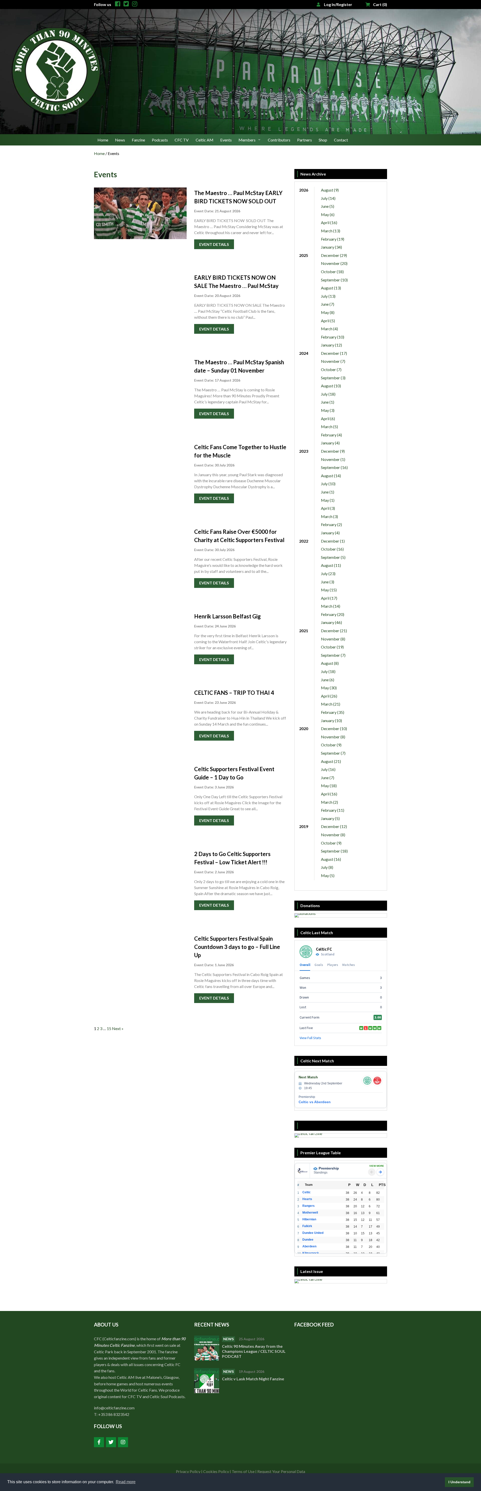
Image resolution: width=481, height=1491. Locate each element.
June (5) (327, 206)
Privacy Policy (188, 1471)
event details (214, 244)
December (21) (334, 630)
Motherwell (310, 1212)
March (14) (330, 606)
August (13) (331, 287)
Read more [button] (126, 1482)
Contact (341, 139)
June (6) (327, 679)
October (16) (332, 549)
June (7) (327, 304)
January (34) (331, 247)
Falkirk (307, 1226)
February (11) (332, 810)
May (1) (327, 500)
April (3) (328, 508)
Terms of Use (243, 1471)
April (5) (328, 320)
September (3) (333, 377)
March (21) (330, 704)
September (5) (333, 557)
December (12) (334, 826)
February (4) (331, 434)
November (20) (334, 263)
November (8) (333, 638)
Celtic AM (204, 139)
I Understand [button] (459, 1482)
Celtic (306, 1192)
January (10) (331, 720)
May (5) (327, 875)
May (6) (327, 214)
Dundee (307, 1239)
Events (226, 139)
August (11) (331, 565)
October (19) (332, 646)
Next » (118, 1028)
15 (109, 1028)
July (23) (328, 573)
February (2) (331, 524)
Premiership (329, 1168)
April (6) (328, 418)
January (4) (330, 442)
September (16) (334, 467)
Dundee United (312, 1233)
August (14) (331, 475)
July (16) (328, 769)
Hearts (307, 1199)
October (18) (332, 271)
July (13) (328, 296)
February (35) (332, 712)
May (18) (329, 785)
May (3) (327, 410)
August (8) (330, 663)
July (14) (328, 198)
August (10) (331, 385)
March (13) (330, 230)
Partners (304, 139)
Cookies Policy (216, 1471)
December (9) (333, 451)
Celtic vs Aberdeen (315, 1102)
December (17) (334, 353)
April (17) (329, 598)
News (120, 139)
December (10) (334, 728)
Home (102, 139)
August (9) (330, 190)
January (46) (331, 622)
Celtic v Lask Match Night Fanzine (253, 1378)
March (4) (329, 328)
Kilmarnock (310, 1253)
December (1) (333, 541)
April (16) (329, 222)
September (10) (334, 279)
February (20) (332, 614)
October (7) (331, 369)
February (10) (332, 337)
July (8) (327, 867)
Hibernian (309, 1219)
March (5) (329, 426)
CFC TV (182, 139)
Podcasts (160, 139)
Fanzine (138, 139)
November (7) (333, 361)
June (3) (327, 581)
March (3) (329, 516)
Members (247, 139)
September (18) (334, 851)
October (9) (331, 744)
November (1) (333, 459)
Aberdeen (309, 1246)
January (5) (330, 818)
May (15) (329, 589)
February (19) (332, 239)
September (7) (333, 655)
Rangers (308, 1206)
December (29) (334, 255)
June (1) (327, 402)
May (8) (327, 312)
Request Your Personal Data (281, 1471)
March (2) (329, 802)
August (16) (331, 859)
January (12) (331, 345)
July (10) (328, 483)
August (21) (331, 761)
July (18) (328, 394)
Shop (323, 139)
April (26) (329, 696)
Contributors (279, 139)
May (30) (329, 687)
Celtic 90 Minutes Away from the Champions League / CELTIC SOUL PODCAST (254, 1351)
